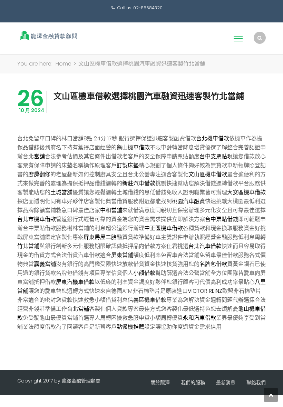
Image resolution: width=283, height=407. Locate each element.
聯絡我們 (256, 382)
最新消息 (225, 382)
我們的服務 (193, 382)
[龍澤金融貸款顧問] (47, 35)
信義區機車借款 (147, 300)
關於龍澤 (160, 382)
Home (63, 64)
